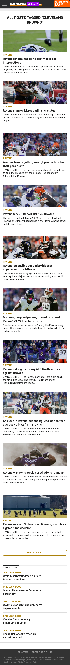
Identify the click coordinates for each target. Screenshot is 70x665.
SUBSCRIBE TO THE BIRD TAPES (61, 4)
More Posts (35, 553)
